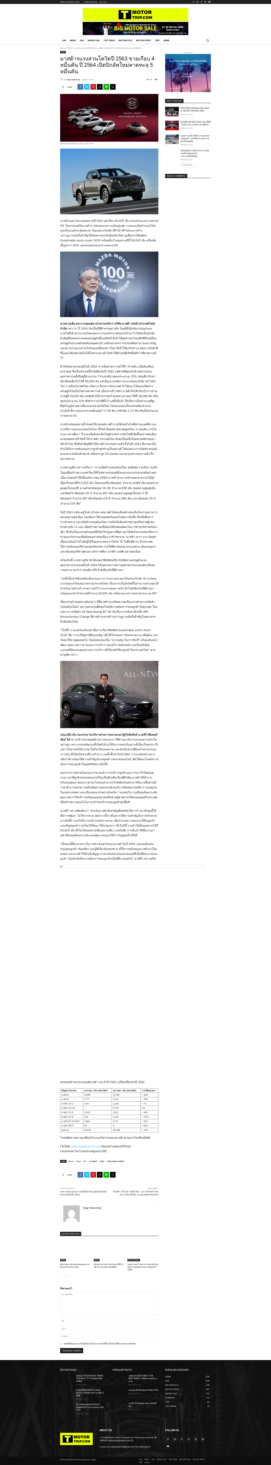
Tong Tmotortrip (73, 80)
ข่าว (84, 1161)
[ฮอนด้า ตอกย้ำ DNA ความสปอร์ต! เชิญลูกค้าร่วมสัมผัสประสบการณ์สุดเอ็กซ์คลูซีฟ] (142, 1250)
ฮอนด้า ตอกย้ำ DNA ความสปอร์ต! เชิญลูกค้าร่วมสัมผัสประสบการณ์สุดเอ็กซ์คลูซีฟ (142, 1267)
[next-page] (66, 1276)
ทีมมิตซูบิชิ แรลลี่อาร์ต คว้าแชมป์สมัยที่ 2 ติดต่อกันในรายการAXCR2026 (195, 153)
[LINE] (106, 87)
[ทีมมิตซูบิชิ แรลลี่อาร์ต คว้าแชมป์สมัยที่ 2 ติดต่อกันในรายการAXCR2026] (172, 154)
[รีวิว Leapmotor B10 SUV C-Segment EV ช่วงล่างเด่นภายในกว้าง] (67, 1408)
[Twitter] (201, 2)
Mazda (71, 1161)
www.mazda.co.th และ (85, 1146)
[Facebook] (193, 2)
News (78, 1161)
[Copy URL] (113, 87)
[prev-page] (62, 1276)
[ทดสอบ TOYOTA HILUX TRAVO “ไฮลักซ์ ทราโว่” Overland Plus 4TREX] (67, 1379)
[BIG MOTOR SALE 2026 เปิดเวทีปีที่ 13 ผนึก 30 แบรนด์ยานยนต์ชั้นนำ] (109, 1250)
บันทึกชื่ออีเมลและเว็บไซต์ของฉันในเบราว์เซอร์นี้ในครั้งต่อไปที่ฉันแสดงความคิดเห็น (100, 1343)
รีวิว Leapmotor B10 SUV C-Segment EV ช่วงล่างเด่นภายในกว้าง (90, 1407)
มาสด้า (102, 1161)
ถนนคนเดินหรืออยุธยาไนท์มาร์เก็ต (143, 1390)
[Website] (202, 1439)
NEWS (70, 48)
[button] (207, 40)
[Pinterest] (93, 87)
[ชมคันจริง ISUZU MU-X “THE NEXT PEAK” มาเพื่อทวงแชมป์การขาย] (119, 1379)
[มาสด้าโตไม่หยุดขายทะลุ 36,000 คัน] (119, 1407)
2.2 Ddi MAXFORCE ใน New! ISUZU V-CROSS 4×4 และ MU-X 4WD (90, 1393)
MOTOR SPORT (133, 1260)
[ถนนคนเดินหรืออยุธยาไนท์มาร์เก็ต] (119, 1393)
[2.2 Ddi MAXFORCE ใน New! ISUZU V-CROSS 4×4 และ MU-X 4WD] (67, 1393)
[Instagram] (197, 2)
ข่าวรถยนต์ (93, 1161)
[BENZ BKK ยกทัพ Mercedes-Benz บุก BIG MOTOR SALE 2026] (75, 1250)
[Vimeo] (205, 2)
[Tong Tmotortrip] (62, 79)
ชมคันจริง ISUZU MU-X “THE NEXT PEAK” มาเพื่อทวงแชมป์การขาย (143, 1378)
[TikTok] (189, 1439)
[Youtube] (209, 2)
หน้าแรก (63, 48)
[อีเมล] (100, 87)
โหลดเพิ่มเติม (187, 165)
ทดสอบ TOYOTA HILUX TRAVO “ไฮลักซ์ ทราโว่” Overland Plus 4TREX (89, 1378)
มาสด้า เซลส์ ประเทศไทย (115, 1161)
